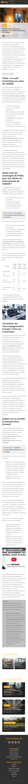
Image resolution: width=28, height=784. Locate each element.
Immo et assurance (9, 722)
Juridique (7, 705)
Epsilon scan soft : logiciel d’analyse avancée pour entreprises (19, 663)
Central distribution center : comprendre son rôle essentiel (12, 708)
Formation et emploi (14, 768)
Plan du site (14, 759)
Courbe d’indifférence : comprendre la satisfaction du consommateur (12, 691)
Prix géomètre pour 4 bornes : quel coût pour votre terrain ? (14, 726)
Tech (4, 25)
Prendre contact (14, 753)
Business (14, 764)
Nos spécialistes (14, 750)
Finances (6, 686)
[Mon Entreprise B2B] (4, 2)
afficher (11, 74)
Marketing (14, 774)
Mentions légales (14, 755)
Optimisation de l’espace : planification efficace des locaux (8, 665)
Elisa (8, 36)
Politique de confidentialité (14, 757)
